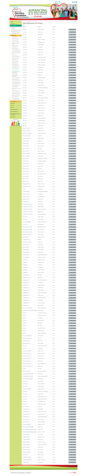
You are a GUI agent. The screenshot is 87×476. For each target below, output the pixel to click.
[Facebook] (73, 2)
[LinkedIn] (76, 2)
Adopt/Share (73, 29)
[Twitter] (74, 2)
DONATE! (72, 17)
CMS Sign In (10, 465)
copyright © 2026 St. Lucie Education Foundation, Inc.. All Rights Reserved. (21, 472)
